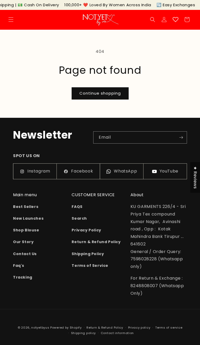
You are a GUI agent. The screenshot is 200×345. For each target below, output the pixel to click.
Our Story (23, 241)
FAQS (77, 206)
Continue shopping (100, 93)
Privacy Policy (86, 230)
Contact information (117, 333)
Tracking (22, 277)
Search (79, 218)
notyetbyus (40, 327)
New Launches (28, 218)
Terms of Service (90, 265)
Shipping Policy (88, 253)
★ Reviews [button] (195, 177)
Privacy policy (139, 327)
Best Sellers (25, 206)
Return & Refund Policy (96, 241)
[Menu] (11, 19)
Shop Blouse (26, 230)
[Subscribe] (181, 137)
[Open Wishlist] (175, 19)
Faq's (18, 265)
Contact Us (25, 253)
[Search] (152, 19)
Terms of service (168, 327)
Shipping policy (83, 333)
